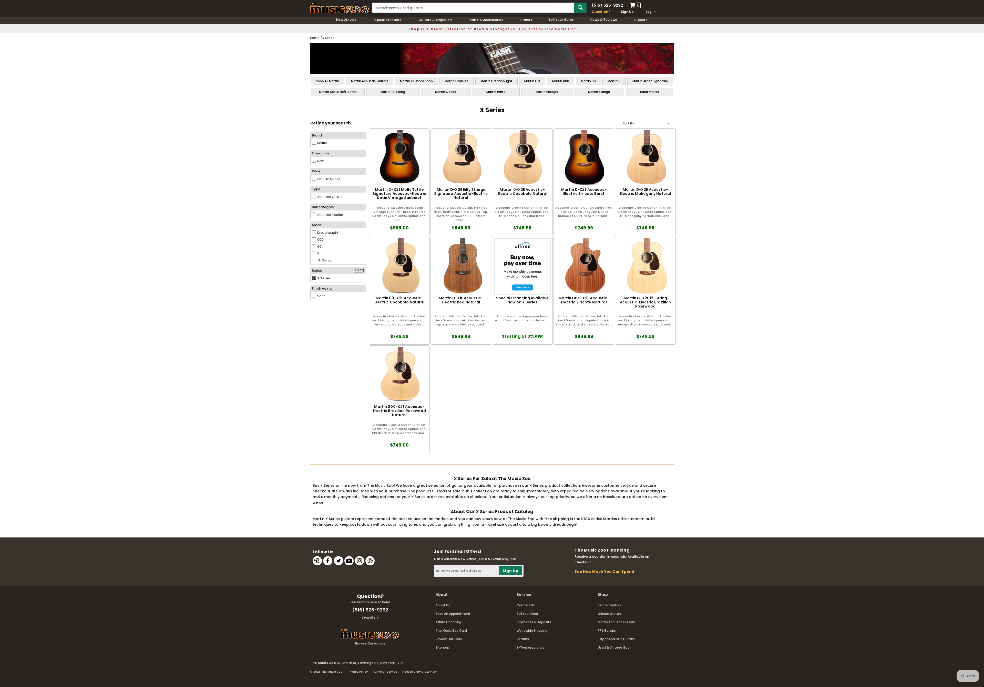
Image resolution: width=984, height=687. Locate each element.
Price (316, 171)
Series (317, 270)
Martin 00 (588, 81)
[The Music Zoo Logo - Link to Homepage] (339, 8)
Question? (601, 11)
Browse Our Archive (370, 643)
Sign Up (627, 11)
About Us (443, 605)
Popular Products (387, 20)
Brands (526, 20)
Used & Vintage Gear (614, 647)
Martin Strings (599, 92)
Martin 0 (614, 81)
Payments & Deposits (534, 622)
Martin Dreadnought (496, 81)
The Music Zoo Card (451, 630)
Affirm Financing (448, 622)
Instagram (359, 560)
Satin (320, 296)
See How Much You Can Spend (604, 571)
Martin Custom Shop (416, 81)
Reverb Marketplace (317, 560)
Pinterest (370, 560)
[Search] (580, 8)
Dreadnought (327, 232)
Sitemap (442, 647)
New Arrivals (346, 19)
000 (319, 239)
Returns (523, 639)
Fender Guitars (609, 605)
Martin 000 (560, 81)
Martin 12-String (393, 92)
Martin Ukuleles (456, 81)
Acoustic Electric (329, 215)
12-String (323, 260)
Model (317, 225)
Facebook (327, 560)
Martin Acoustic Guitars (369, 81)
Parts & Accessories (486, 20)
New (320, 161)
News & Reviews (603, 19)
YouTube (349, 560)
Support (640, 20)
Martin (321, 143)
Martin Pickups (547, 92)
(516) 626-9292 (607, 5)
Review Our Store (449, 639)
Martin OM (532, 81)
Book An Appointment (453, 613)
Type (316, 189)
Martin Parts (495, 92)
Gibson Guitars (610, 613)
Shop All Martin (327, 81)
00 (318, 246)
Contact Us (526, 605)
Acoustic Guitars (329, 197)
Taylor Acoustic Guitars (616, 639)
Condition (320, 153)
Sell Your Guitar (562, 19)
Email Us (370, 618)
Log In (650, 11)
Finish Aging (322, 288)
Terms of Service (385, 672)
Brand (317, 135)
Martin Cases (445, 92)
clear (359, 270)
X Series (323, 278)
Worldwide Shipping (532, 630)
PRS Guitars (607, 630)
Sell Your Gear (527, 613)
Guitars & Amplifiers (436, 20)
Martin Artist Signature (650, 81)
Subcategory (323, 207)
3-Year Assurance (531, 647)
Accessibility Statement (419, 672)
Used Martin (649, 92)
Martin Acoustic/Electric (337, 92)
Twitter (338, 560)
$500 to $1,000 (328, 179)
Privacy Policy (358, 672)
